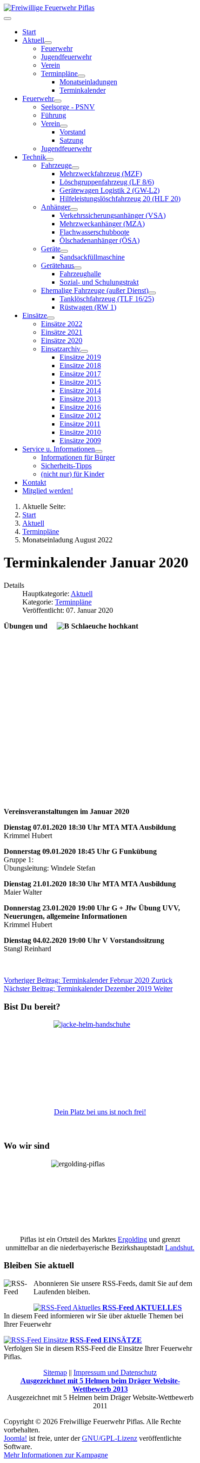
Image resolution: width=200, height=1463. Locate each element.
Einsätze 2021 (61, 332)
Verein (50, 65)
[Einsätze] (50, 318)
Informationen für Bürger (78, 457)
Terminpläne (73, 602)
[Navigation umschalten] (7, 18)
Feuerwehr (57, 48)
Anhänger (55, 207)
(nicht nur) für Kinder (72, 474)
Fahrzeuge (56, 165)
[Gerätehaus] (77, 268)
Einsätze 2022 (61, 324)
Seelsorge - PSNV (68, 107)
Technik (34, 157)
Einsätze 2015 (80, 382)
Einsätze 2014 (80, 390)
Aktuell (33, 40)
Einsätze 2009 (80, 441)
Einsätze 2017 (80, 374)
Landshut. (179, 1248)
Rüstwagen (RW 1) (88, 307)
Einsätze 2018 (80, 365)
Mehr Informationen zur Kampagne (56, 1455)
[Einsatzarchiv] (84, 351)
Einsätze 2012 (80, 416)
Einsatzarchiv (60, 349)
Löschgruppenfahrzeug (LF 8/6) (107, 182)
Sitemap (55, 1372)
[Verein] (63, 126)
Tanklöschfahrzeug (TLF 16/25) (107, 299)
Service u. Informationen (58, 449)
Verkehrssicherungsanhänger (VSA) (113, 215)
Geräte (50, 249)
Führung (53, 115)
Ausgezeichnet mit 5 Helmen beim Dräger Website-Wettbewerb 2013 (100, 1385)
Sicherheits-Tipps (66, 466)
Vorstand (73, 132)
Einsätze (34, 315)
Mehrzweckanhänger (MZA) (102, 224)
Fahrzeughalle (80, 274)
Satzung (71, 140)
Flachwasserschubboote (94, 232)
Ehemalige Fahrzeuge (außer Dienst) (94, 290)
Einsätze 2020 (61, 340)
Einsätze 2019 (80, 357)
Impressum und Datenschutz (115, 1372)
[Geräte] (64, 251)
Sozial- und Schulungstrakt (99, 282)
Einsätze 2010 (80, 432)
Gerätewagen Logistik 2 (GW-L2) (110, 190)
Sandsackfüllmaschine (92, 257)
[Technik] (49, 159)
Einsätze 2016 (80, 407)
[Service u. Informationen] (98, 451)
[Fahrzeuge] (75, 167)
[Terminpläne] (81, 76)
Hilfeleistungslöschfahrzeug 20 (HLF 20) (120, 199)
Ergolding (132, 1239)
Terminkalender (83, 90)
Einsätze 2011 (80, 424)
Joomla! (15, 1438)
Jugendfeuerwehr (66, 57)
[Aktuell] (48, 42)
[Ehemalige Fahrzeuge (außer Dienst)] (152, 293)
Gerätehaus (57, 265)
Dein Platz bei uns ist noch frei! (100, 1112)
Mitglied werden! (47, 491)
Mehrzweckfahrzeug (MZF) (101, 174)
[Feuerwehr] (57, 101)
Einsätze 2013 (80, 399)
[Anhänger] (74, 209)
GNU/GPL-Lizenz (109, 1438)
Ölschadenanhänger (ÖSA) (100, 240)
